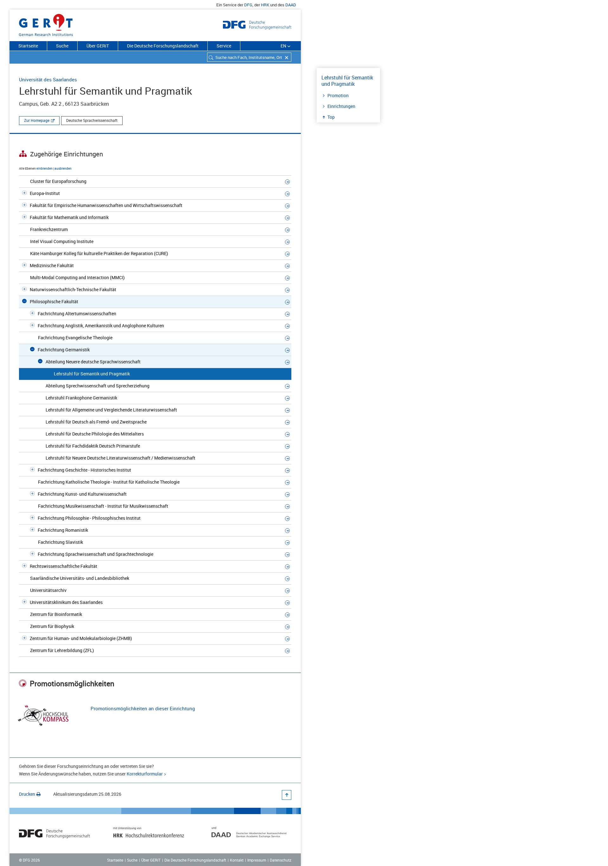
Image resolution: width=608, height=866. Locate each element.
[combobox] (249, 57)
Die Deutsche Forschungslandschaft (163, 46)
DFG (248, 5)
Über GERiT (97, 46)
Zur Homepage (36, 120)
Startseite (28, 46)
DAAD (290, 5)
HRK (265, 5)
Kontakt (237, 860)
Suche (62, 46)
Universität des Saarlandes (48, 79)
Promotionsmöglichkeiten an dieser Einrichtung (143, 708)
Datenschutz (280, 860)
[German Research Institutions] (46, 23)
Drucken (27, 794)
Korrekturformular (145, 774)
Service (224, 46)
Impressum (256, 860)
